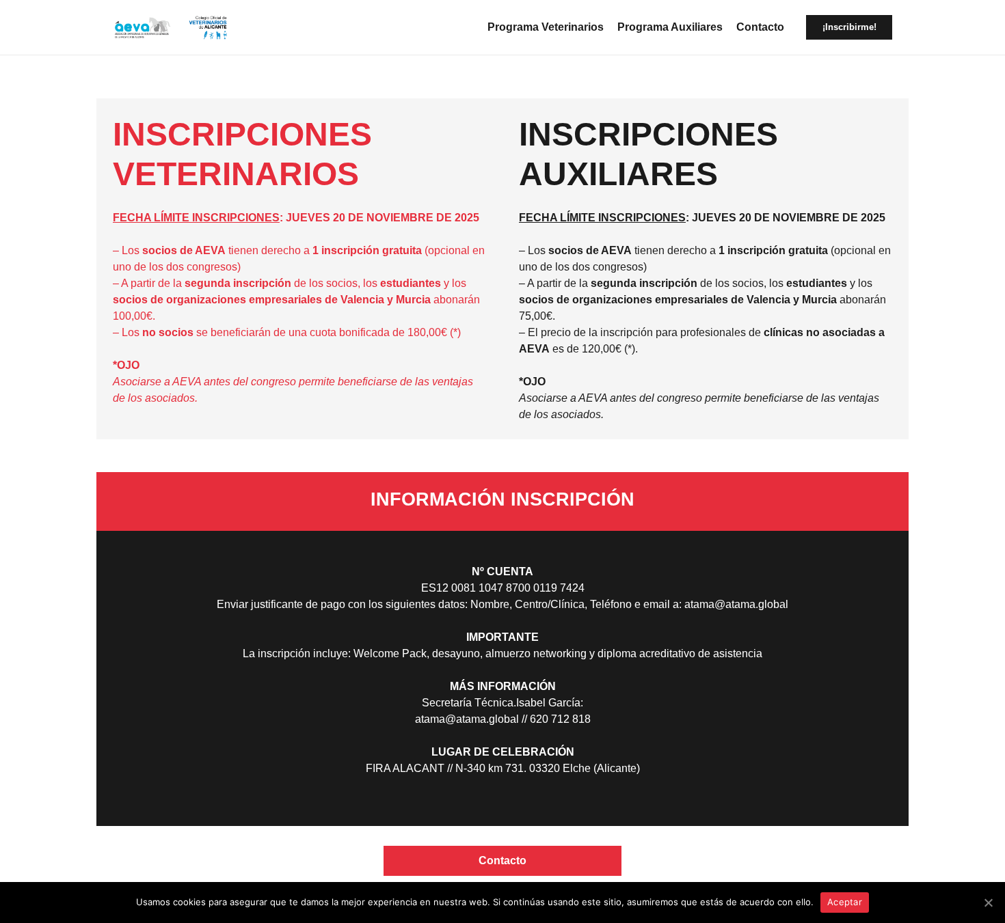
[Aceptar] (988, 902)
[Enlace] (143, 28)
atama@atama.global (736, 604)
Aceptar (844, 901)
